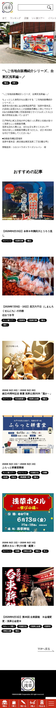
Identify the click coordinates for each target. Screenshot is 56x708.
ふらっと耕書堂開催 (13, 467)
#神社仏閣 (27, 551)
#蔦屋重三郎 (25, 477)
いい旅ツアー (38, 18)
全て (4, 18)
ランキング (15, 18)
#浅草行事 (19, 241)
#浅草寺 (22, 320)
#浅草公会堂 (34, 399)
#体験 (44, 473)
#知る (13, 477)
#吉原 (5, 477)
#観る (6, 83)
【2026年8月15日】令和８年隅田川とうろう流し (27, 233)
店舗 (26, 18)
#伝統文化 (34, 473)
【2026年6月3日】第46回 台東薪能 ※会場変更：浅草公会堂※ (27, 619)
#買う (14, 83)
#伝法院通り (20, 399)
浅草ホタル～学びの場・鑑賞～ (19, 546)
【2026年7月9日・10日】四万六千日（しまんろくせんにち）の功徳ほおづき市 (28, 310)
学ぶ (45, 551)
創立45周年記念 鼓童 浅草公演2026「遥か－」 (27, 393)
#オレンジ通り (9, 626)
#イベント (7, 241)
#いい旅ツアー (9, 320)
